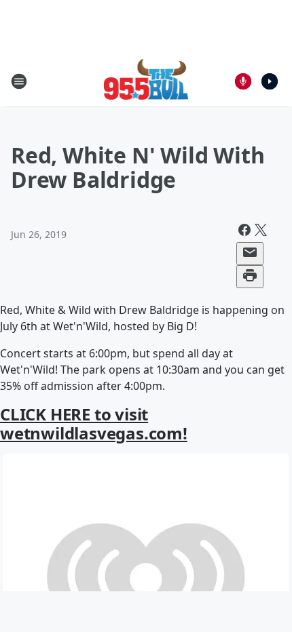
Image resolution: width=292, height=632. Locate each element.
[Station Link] (146, 81)
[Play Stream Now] (269, 81)
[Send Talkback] (243, 81)
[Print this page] (249, 276)
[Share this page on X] (261, 232)
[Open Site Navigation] (19, 81)
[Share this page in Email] (249, 253)
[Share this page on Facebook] (244, 232)
